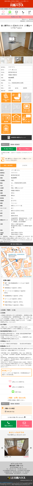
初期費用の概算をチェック (18, 137)
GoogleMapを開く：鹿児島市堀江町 (16, 254)
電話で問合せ (9, 149)
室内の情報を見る (17, 244)
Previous (2, 448)
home (2, 8)
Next (31, 448)
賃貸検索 (6, 8)
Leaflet (24, 276)
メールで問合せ (25, 149)
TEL (23, 13)
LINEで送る (18, 392)
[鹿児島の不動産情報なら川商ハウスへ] (16, 6)
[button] (16, 260)
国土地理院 (29, 276)
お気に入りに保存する (18, 381)
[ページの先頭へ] (31, 483)
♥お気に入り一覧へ (16, 17)
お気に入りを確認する (18, 387)
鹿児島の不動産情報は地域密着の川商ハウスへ (6, 482)
